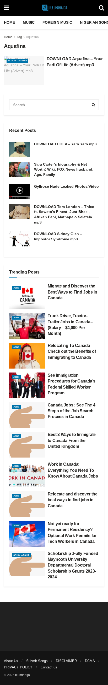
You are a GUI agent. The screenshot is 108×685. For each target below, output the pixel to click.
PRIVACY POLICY (18, 667)
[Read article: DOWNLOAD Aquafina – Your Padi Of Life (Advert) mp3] (24, 70)
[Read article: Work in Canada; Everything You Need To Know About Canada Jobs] (27, 474)
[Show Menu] (6, 8)
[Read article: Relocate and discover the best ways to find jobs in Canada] (27, 504)
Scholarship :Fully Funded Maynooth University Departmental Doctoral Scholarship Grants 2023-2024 (73, 565)
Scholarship (21, 555)
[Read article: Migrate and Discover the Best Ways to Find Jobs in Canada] (27, 296)
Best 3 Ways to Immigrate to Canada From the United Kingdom (72, 440)
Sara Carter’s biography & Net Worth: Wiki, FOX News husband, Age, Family (63, 169)
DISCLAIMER (66, 661)
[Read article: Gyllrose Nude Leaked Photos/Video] (19, 191)
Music (29, 22)
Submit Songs (37, 661)
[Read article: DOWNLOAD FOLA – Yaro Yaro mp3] (19, 149)
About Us (11, 661)
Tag (19, 37)
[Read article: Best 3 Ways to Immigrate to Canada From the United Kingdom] (27, 445)
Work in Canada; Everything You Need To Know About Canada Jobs (73, 470)
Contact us (49, 667)
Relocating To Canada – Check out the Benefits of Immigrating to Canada (72, 351)
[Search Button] (101, 8)
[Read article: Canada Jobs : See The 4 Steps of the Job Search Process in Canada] (27, 415)
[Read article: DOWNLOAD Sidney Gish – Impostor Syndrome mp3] (19, 238)
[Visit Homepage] (54, 8)
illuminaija (22, 675)
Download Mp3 (17, 60)
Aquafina (32, 37)
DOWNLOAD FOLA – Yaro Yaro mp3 (65, 144)
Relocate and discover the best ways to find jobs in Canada (73, 500)
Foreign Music (57, 22)
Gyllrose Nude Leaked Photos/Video (66, 186)
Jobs (16, 288)
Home (9, 22)
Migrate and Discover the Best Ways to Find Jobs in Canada (72, 292)
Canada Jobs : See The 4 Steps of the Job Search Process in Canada (71, 411)
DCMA (90, 661)
